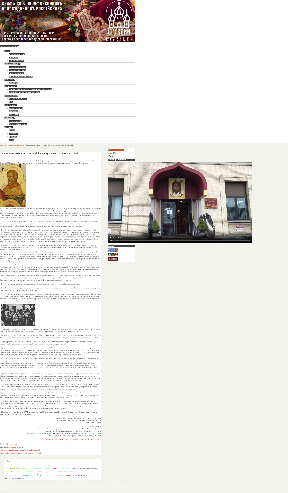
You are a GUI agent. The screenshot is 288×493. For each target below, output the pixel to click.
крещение (56, 472)
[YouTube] (112, 150)
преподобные (35, 475)
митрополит (62, 472)
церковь (18, 478)
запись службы (45, 472)
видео (35, 472)
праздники (25, 475)
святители (81, 475)
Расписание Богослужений (91, 468)
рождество (74, 475)
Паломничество (65, 468)
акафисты (24, 472)
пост (18, 475)
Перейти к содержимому (9, 46)
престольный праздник (49, 475)
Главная (3, 145)
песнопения (93, 472)
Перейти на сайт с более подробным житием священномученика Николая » (73, 439)
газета (39, 472)
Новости (56, 468)
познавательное (10, 475)
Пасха (73, 468)
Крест (38, 468)
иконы (51, 472)
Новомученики (12, 444)
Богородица (9, 468)
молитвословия (72, 472)
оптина (87, 472)
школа (22, 478)
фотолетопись (10, 478)
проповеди (61, 475)
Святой (7, 472)
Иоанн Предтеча (31, 468)
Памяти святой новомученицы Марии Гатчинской (20, 450)
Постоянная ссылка (14, 447)
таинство (89, 475)
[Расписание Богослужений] (120, 150)
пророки (68, 475)
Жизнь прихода (20, 468)
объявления (81, 472)
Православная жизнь (16, 145)
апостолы (30, 472)
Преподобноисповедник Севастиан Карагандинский (21, 453)
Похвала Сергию (80, 468)
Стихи (12, 472)
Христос (17, 472)
